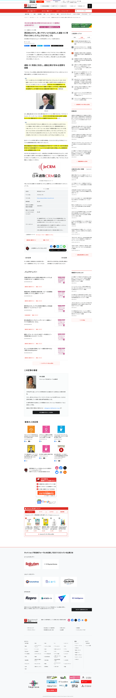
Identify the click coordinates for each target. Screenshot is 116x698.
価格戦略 (26, 660)
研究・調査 (79, 1)
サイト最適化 (27, 653)
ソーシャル (37, 649)
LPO (55, 651)
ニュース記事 (88, 645)
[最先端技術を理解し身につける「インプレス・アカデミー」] (86, 686)
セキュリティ (27, 663)
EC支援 (75, 2)
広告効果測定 (47, 656)
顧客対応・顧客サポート (38, 660)
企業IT (64, 1)
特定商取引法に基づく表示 (49, 629)
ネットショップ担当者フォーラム (30, 6)
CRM (45, 651)
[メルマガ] (56, 467)
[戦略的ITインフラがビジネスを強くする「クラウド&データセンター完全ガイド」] (52, 678)
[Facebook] (61, 467)
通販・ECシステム (38, 666)
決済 (26, 666)
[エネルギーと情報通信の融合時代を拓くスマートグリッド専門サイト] (75, 682)
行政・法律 (56, 666)
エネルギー (64, 2)
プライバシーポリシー (31, 629)
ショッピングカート (67, 663)
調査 (65, 666)
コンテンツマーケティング (66, 14)
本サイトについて (31, 627)
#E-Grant (38, 234)
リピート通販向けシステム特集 (45, 17)
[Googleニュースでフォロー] (82, 620)
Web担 (48, 471)
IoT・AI (71, 1)
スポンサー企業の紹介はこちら (82, 609)
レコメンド (66, 653)
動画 (35, 656)
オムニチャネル (37, 663)
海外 (35, 14)
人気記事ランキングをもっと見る (83, 104)
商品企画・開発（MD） (57, 660)
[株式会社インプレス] (34, 684)
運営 (65, 656)
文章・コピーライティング (58, 656)
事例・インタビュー (78, 654)
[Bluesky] (79, 620)
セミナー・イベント (78, 645)
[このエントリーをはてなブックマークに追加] (58, 246)
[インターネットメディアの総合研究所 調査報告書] (86, 678)
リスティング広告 (76, 14)
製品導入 (56, 1)
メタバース (53, 14)
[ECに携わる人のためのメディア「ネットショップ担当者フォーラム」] (86, 682)
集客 (58, 14)
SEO (65, 646)
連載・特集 (27, 14)
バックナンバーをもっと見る (47, 363)
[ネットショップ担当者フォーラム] (30, 622)
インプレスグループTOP (80, 629)
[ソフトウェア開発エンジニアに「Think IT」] (63, 678)
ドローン (68, 2)
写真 (26, 656)
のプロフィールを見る (46, 412)
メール (26, 649)
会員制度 (36, 651)
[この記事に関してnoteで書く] (61, 246)
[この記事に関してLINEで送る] (64, 246)
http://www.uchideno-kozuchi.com (45, 198)
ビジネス (51, 511)
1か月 (88, 37)
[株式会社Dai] (50, 582)
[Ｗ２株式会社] (62, 598)
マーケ (40, 511)
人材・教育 (66, 660)
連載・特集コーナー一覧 (34, 17)
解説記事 (88, 643)
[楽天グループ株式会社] (32, 564)
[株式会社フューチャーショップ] (32, 582)
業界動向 (46, 666)
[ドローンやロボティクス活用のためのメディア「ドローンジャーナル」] (75, 686)
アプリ (65, 649)
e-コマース (30, 511)
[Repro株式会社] (31, 598)
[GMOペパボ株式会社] (69, 582)
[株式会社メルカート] (46, 598)
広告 (45, 649)
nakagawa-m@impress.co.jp (52, 408)
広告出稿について (81, 6)
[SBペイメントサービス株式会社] (50, 564)
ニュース (76, 643)
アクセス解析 (66, 651)
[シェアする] (51, 246)
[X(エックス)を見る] (75, 620)
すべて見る (82, 320)
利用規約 (78, 627)
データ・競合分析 (48, 653)
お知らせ (77, 647)
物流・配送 (46, 660)
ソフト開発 (67, 1)
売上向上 (26, 651)
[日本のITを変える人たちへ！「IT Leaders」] (63, 682)
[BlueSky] (56, 472)
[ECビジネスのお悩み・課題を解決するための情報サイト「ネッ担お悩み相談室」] (52, 691)
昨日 (75, 37)
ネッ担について (73, 6)
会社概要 (62, 629)
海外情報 (39, 14)
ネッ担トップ (26, 17)
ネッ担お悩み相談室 (45, 6)
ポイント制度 (57, 653)
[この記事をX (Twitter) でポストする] (54, 246)
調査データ (77, 652)
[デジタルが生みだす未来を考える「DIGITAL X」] (63, 686)
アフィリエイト (84, 14)
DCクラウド (75, 1)
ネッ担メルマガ (63, 6)
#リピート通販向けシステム (47, 234)
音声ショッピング (58, 649)
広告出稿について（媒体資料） (49, 627)
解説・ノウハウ (77, 650)
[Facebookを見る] (72, 620)
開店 (45, 663)
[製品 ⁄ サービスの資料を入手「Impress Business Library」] (52, 686)
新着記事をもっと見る (82, 161)
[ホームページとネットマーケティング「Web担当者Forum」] (75, 678)
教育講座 (71, 2)
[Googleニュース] (61, 472)
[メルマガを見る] (69, 620)
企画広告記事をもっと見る (82, 254)
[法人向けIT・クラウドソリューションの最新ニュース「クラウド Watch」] (52, 682)
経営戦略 (62, 511)
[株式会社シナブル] (77, 598)
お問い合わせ (62, 627)
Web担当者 (48, 1)
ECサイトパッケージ (58, 663)
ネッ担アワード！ (54, 6)
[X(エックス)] (65, 467)
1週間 (81, 37)
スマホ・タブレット (38, 653)
